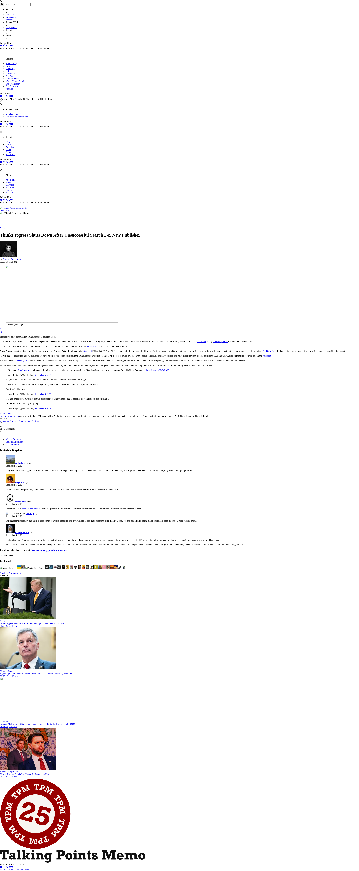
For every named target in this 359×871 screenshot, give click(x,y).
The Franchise (12, 86)
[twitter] (7, 867)
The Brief (10, 76)
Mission (9, 182)
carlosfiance (20, 501)
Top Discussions (13, 444)
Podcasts (9, 20)
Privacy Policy (23, 869)
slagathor (19, 482)
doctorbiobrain (22, 532)
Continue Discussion (9, 573)
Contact (9, 144)
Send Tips (4, 210)
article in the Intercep (31, 509)
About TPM (11, 180)
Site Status (10, 154)
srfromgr (30, 513)
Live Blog (10, 68)
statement (201, 341)
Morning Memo (13, 78)
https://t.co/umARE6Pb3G (158, 370)
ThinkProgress (32, 421)
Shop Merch (11, 27)
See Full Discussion (14, 442)
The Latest (10, 14)
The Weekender (13, 84)
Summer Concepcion (12, 259)
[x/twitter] (7, 46)
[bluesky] (1, 46)
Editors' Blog (11, 63)
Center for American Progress (13, 421)
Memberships (12, 114)
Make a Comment (13, 439)
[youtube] (12, 46)
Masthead (10, 185)
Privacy (9, 152)
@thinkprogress (24, 370)
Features (9, 89)
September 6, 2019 (43, 375)
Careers (9, 190)
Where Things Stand (15, 81)
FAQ (8, 142)
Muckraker (10, 73)
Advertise (10, 147)
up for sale (91, 346)
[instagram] (9, 46)
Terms (8, 149)
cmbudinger (21, 463)
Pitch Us (9, 192)
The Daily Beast (220, 341)
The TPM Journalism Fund (18, 116)
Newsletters (11, 17)
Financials (10, 187)
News (8, 66)
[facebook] (4, 46)
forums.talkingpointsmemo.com (49, 550)
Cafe (8, 71)
